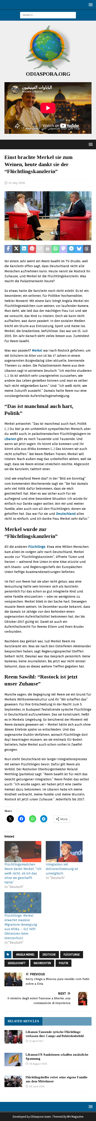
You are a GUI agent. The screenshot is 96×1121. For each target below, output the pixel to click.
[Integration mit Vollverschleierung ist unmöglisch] (64, 851)
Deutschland (66, 513)
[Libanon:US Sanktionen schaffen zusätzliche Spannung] (13, 1059)
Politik (63, 963)
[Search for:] (48, 15)
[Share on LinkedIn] (24, 249)
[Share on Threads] (87, 249)
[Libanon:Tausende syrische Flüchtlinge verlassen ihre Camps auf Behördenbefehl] (13, 1037)
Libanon (10, 439)
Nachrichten (42, 963)
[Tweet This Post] (16, 249)
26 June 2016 (36, 1086)
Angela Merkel (25, 954)
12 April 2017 (36, 1041)
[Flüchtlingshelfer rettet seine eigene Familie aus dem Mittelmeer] (13, 1081)
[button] (90, 4)
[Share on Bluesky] (79, 249)
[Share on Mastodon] (63, 249)
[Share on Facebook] (8, 249)
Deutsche (49, 954)
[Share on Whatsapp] (55, 249)
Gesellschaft (17, 963)
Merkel (37, 350)
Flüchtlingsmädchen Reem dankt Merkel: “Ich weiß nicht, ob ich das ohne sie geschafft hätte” (22, 873)
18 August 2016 (38, 1063)
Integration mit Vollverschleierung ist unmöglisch (62, 869)
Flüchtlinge (36, 546)
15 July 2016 (16, 183)
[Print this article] (48, 249)
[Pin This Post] (32, 249)
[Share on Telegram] (71, 249)
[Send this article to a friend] (40, 249)
